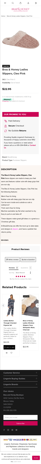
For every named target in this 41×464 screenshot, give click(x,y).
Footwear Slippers (20, 160)
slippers (15, 229)
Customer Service (11, 372)
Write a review (13, 259)
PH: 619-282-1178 (9, 410)
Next (38, 305)
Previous (3, 305)
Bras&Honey (12, 157)
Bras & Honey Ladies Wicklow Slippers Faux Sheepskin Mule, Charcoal (29, 325)
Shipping (5, 101)
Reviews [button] (12, 268)
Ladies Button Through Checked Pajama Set (10, 323)
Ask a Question (29, 259)
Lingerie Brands (10, 384)
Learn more (17, 462)
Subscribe (20, 423)
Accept (36, 458)
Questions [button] (24, 268)
